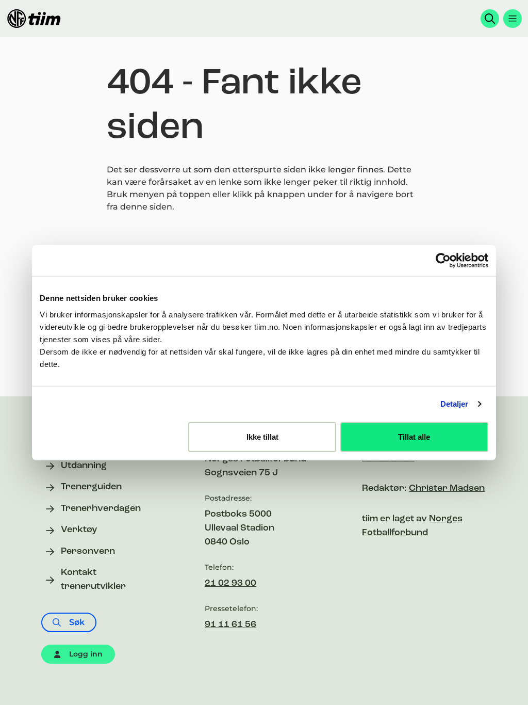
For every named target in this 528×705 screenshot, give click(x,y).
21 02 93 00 (230, 583)
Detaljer (454, 403)
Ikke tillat (262, 436)
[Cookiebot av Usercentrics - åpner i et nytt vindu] (443, 260)
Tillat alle (414, 436)
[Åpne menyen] (512, 18)
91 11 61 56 (230, 625)
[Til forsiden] (34, 18)
